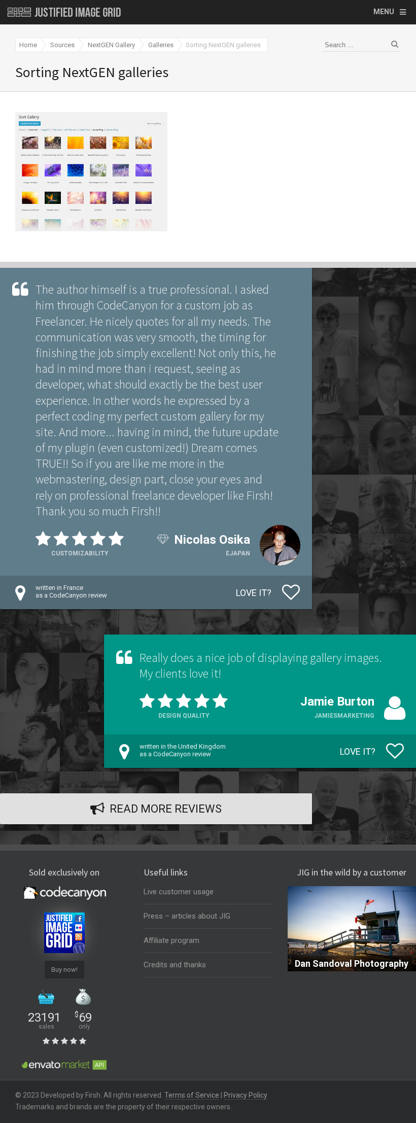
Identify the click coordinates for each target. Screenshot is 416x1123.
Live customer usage (179, 891)
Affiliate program (171, 940)
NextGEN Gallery (111, 45)
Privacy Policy (245, 1095)
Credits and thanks (175, 964)
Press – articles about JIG (187, 916)
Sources (62, 45)
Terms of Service (191, 1095)
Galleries (161, 45)
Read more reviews (166, 808)
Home (28, 45)
